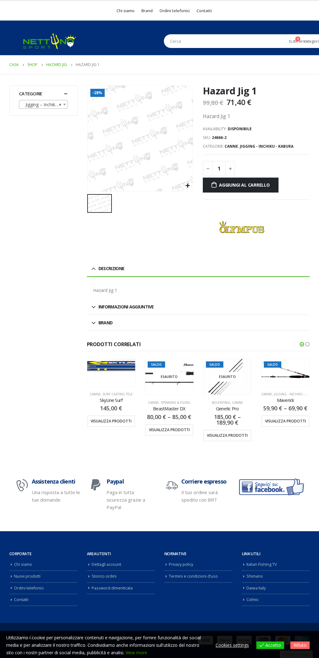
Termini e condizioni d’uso (193, 576)
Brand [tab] (105, 323)
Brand (147, 10)
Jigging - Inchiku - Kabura (266, 146)
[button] (302, 344)
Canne (231, 146)
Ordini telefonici (175, 10)
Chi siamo (126, 10)
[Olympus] (242, 227)
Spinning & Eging (175, 402)
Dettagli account (106, 564)
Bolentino (221, 402)
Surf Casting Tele (117, 394)
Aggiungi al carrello (244, 185)
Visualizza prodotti (111, 421)
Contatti (204, 10)
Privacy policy (181, 564)
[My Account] (283, 41)
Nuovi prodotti (27, 576)
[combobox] (43, 104)
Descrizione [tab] (111, 268)
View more (136, 653)
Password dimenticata (112, 588)
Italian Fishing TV (261, 564)
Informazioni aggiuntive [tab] (126, 307)
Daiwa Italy (256, 588)
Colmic (252, 599)
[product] (111, 366)
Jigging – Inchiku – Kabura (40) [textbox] (45, 104)
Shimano (254, 576)
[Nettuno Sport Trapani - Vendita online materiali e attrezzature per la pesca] (49, 41)
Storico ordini (104, 576)
